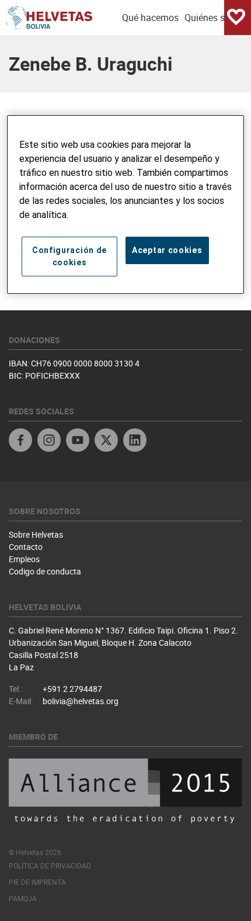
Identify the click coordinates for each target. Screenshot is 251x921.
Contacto (26, 546)
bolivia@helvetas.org (80, 701)
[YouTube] (77, 441)
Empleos (24, 559)
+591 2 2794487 (72, 688)
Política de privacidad (50, 865)
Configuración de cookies (69, 256)
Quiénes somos (216, 17)
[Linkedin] (135, 441)
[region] (125, 205)
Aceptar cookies (167, 250)
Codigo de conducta (45, 571)
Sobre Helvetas (36, 534)
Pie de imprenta (37, 882)
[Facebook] (20, 441)
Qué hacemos (150, 17)
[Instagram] (49, 441)
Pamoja (23, 898)
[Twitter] (106, 441)
